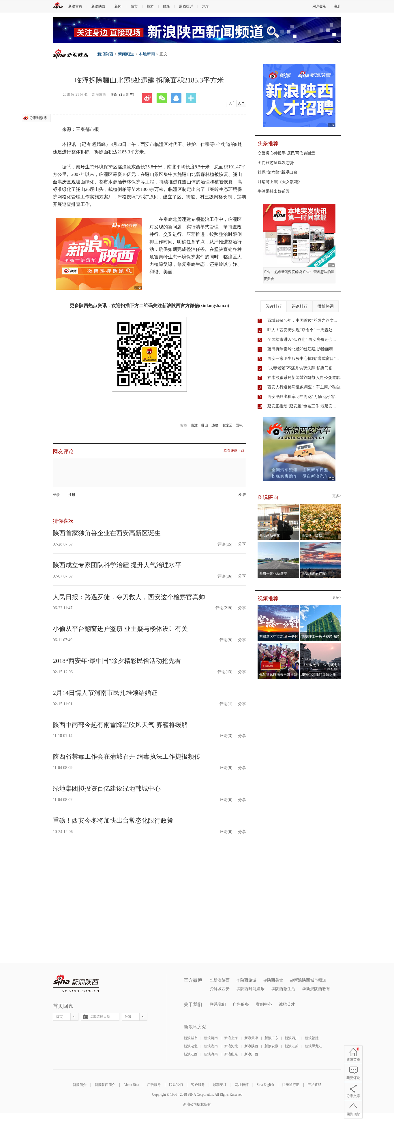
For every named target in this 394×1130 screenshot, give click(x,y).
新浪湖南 (211, 1046)
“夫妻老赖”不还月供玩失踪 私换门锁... (301, 368)
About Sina (131, 1085)
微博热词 (326, 306)
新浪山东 (231, 1054)
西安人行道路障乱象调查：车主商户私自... (305, 387)
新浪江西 (191, 1054)
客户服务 (198, 1085)
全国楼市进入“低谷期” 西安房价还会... (301, 339)
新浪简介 (80, 1085)
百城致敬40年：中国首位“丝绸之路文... (302, 320)
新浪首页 (75, 6)
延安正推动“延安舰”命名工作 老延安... (301, 406)
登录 (56, 495)
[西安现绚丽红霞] (321, 544)
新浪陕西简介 (105, 1085)
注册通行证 (290, 1085)
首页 (59, 1017)
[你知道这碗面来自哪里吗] (278, 645)
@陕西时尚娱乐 (250, 989)
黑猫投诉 (186, 6)
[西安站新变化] (278, 505)
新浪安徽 (271, 1046)
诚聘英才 (287, 1004)
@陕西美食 (273, 980)
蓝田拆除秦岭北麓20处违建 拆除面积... (302, 349)
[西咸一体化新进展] (278, 544)
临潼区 (227, 425)
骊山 (204, 425)
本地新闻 (147, 54)
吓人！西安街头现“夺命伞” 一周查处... (301, 330)
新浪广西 (251, 1054)
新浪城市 (191, 1038)
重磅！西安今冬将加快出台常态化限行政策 (113, 820)
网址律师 (242, 1085)
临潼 (194, 425)
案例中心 (264, 1004)
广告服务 (241, 1004)
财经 (166, 6)
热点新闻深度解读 (288, 272)
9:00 (128, 1017)
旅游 (150, 6)
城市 (134, 6)
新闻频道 (126, 54)
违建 (214, 425)
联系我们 (218, 1004)
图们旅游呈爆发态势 (276, 163)
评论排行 (300, 306)
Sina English (265, 1085)
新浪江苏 (292, 1046)
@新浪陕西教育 (316, 989)
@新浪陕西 (220, 980)
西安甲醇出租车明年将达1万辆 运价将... (303, 396)
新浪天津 (251, 1038)
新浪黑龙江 (313, 1046)
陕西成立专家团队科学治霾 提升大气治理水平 (117, 565)
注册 (337, 6)
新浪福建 (312, 1038)
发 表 (242, 495)
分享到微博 (38, 118)
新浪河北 (231, 1046)
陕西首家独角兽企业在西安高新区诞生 (107, 533)
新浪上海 (231, 1038)
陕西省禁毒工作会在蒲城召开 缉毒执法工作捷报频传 (126, 756)
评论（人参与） (123, 95)
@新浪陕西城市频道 (308, 980)
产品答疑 (314, 1085)
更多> (336, 496)
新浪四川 (292, 1038)
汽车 (205, 6)
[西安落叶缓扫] (321, 505)
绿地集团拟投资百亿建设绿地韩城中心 (107, 788)
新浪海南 (211, 1054)
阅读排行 (274, 306)
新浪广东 (271, 1038)
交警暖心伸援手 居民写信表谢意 (286, 153)
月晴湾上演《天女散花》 (280, 182)
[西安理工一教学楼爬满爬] (321, 607)
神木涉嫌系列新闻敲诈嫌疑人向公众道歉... (305, 377)
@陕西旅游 (246, 980)
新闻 (118, 6)
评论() (224, 544)
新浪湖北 (191, 1046)
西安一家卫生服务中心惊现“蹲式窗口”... (303, 358)
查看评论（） (235, 450)
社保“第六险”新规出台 (277, 172)
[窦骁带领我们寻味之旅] (321, 645)
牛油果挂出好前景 (274, 191)
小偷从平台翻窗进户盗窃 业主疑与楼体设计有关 (120, 628)
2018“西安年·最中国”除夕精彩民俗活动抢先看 (117, 660)
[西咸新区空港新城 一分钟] (278, 607)
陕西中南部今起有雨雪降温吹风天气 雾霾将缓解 (120, 724)
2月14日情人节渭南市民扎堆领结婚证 (105, 692)
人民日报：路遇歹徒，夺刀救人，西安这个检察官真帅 (129, 597)
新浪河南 (211, 1038)
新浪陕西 (98, 6)
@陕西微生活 (283, 989)
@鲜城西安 (220, 989)
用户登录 (319, 6)
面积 (239, 425)
